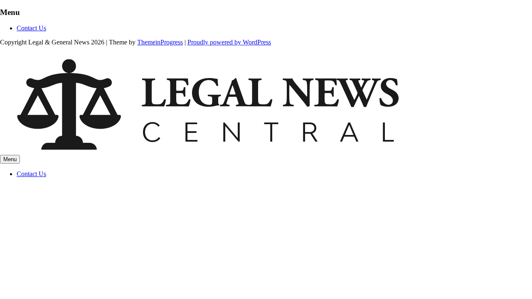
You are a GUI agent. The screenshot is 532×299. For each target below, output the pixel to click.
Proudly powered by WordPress (229, 42)
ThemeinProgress (160, 42)
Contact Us (31, 28)
